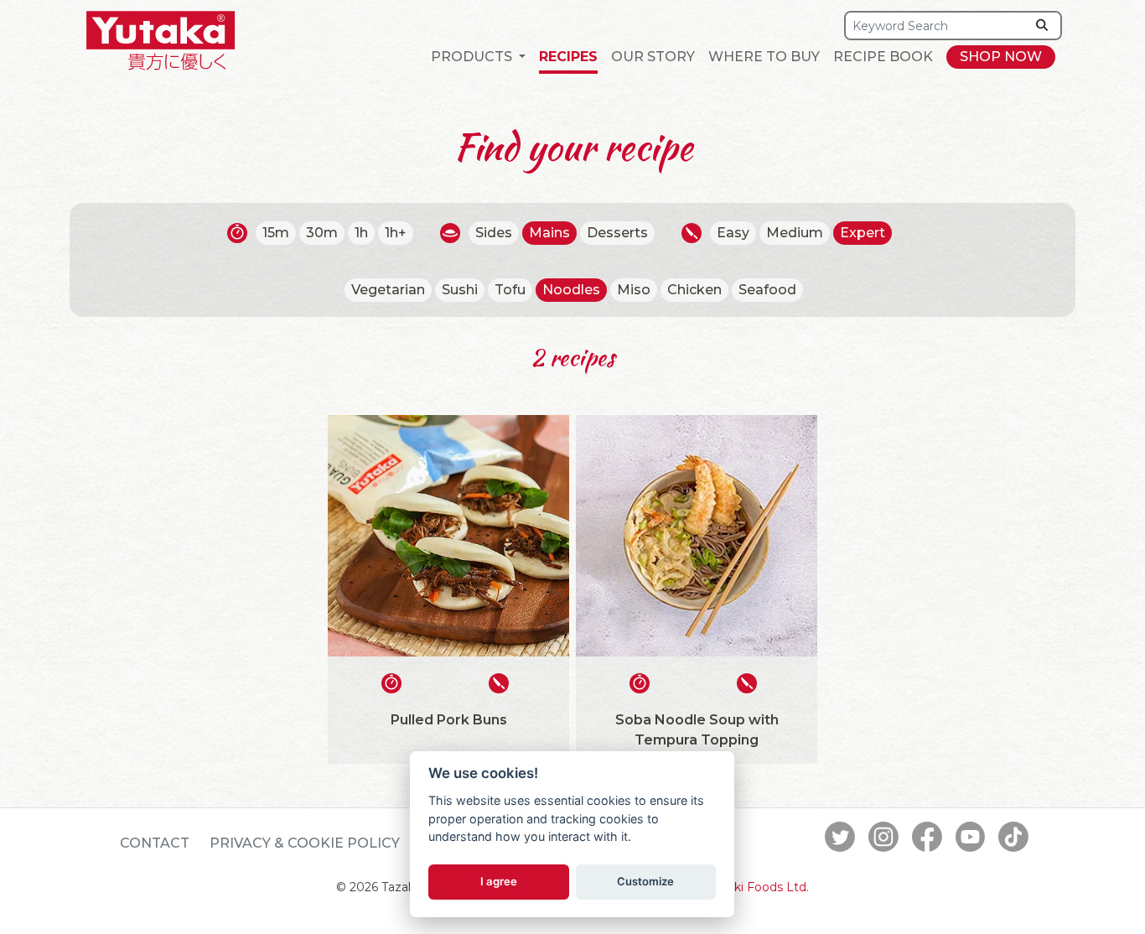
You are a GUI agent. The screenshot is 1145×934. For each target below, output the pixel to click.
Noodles (571, 290)
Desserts (617, 233)
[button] (478, 57)
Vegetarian (388, 290)
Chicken (694, 290)
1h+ (396, 233)
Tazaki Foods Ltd (756, 887)
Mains (549, 233)
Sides (493, 233)
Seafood (767, 290)
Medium (794, 233)
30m (322, 233)
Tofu (510, 290)
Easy (733, 233)
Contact (154, 843)
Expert (862, 233)
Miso (633, 290)
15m (275, 233)
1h (361, 233)
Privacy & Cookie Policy (305, 843)
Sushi (460, 290)
